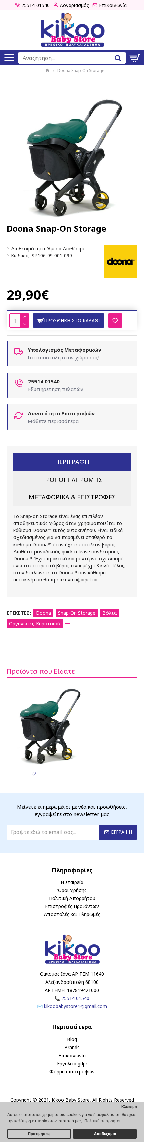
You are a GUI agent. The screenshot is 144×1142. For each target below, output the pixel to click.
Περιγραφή (72, 462)
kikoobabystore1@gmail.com (75, 1006)
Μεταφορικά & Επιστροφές (72, 497)
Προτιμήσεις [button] (39, 1134)
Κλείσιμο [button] (129, 1107)
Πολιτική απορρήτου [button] (103, 1121)
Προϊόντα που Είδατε (41, 671)
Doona (43, 613)
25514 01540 (75, 998)
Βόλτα (109, 613)
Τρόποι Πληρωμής (72, 479)
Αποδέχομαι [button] (105, 1134)
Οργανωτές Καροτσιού (34, 623)
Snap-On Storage (76, 613)
